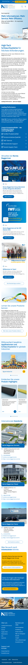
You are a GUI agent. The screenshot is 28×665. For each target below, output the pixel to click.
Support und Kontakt (5, 647)
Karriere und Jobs (19, 624)
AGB (9, 659)
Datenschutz (15, 659)
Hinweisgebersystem (7, 662)
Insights (17, 637)
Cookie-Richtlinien (17, 662)
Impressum (4, 659)
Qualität (3, 627)
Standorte (3, 638)
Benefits (17, 635)
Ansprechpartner (5, 651)
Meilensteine (4, 633)
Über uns (4, 623)
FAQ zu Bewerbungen (20, 640)
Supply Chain (4, 631)
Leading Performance (6, 625)
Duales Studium (19, 631)
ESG (2, 636)
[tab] (10, 375)
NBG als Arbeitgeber (20, 633)
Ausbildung (18, 629)
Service (3, 629)
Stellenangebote (19, 627)
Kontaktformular (19, 642)
